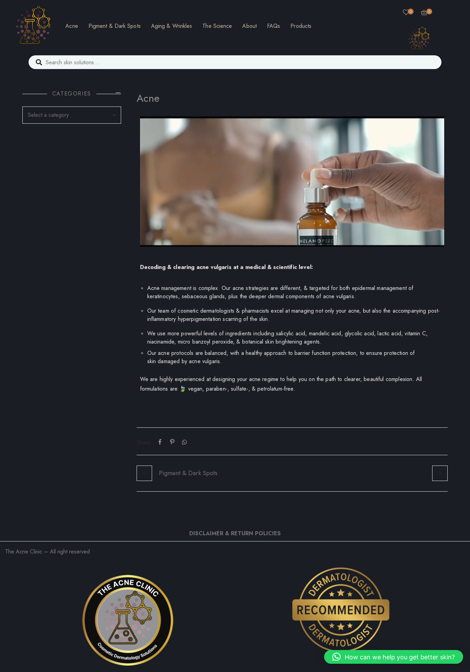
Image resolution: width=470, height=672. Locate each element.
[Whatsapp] (183, 442)
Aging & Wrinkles (171, 26)
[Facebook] (160, 442)
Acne (71, 26)
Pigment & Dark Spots (114, 26)
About (249, 26)
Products (300, 26)
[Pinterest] (172, 442)
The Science (217, 26)
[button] (393, 657)
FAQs (273, 26)
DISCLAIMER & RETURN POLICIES (235, 533)
